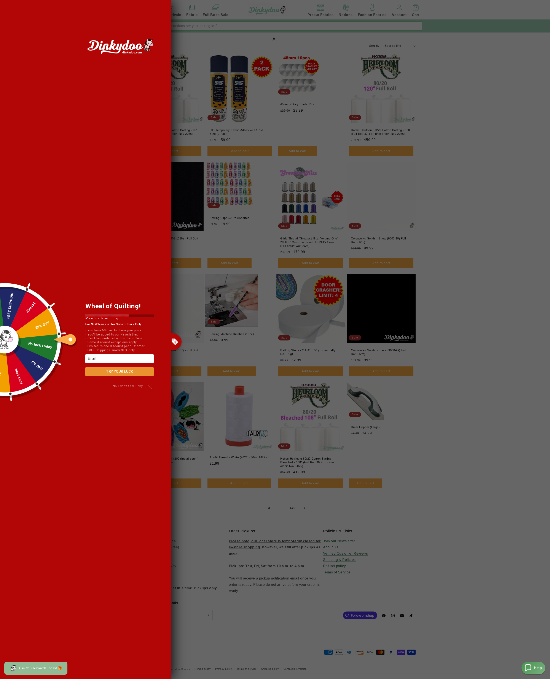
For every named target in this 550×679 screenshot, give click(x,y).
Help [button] (538, 668)
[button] (533, 668)
